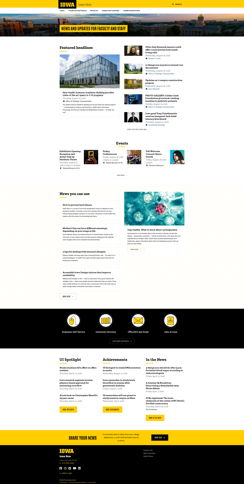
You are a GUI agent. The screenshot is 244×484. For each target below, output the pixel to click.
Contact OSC (148, 450)
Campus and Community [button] (110, 11)
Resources (94, 11)
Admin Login (67, 473)
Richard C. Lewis (154, 58)
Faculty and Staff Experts (78, 11)
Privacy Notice (63, 482)
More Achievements (112, 409)
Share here (158, 437)
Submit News (148, 456)
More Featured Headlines (137, 129)
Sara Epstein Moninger (156, 125)
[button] (176, 4)
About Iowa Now (149, 453)
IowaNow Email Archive (131, 11)
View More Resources (120, 341)
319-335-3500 (68, 463)
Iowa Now (85, 4)
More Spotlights (68, 409)
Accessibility (92, 482)
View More (121, 175)
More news (67, 296)
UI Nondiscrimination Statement (78, 482)
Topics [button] (62, 11)
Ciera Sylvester (154, 89)
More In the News (155, 417)
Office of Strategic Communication (79, 101)
